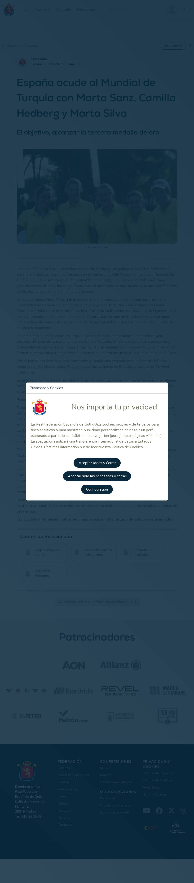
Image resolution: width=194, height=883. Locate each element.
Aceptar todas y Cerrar (97, 462)
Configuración (97, 489)
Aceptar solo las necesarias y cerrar (97, 476)
